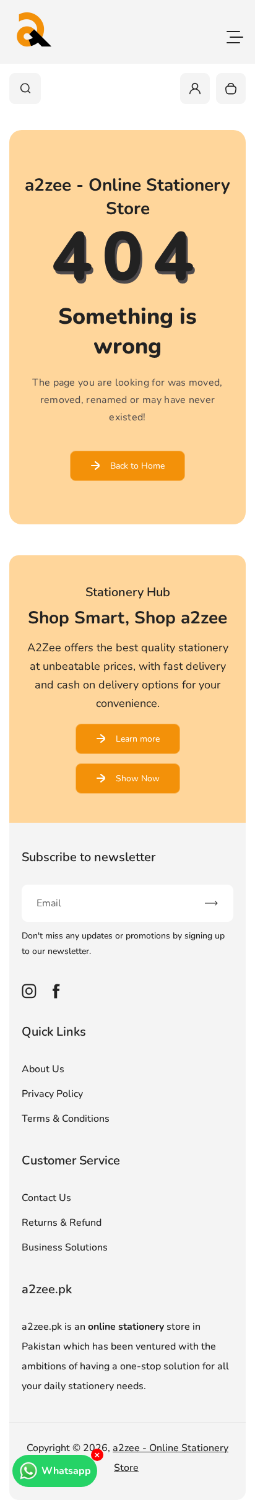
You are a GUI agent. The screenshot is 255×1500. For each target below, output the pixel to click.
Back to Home (137, 466)
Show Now (138, 778)
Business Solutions (65, 1247)
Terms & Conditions (66, 1118)
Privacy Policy (52, 1094)
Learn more (138, 739)
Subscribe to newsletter (88, 857)
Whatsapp (66, 1471)
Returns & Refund (62, 1222)
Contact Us (46, 1198)
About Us (43, 1069)
